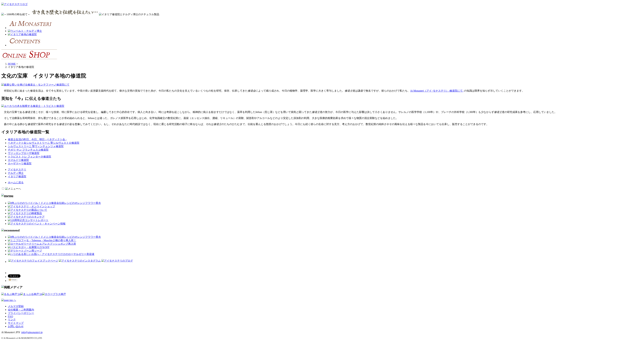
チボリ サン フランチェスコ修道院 (28, 149)
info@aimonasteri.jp (32, 332)
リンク (12, 319)
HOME (12, 63)
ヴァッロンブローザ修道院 (23, 153)
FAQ (10, 316)
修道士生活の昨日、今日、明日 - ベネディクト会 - (37, 139)
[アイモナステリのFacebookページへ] (33, 260)
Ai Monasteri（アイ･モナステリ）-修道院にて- (436, 90)
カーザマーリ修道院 (19, 163)
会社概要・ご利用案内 (21, 309)
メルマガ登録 (16, 306)
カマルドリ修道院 (18, 160)
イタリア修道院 (17, 176)
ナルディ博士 (16, 173)
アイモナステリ (17, 169)
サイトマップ (16, 323)
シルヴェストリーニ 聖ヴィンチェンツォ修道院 (36, 146)
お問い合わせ (16, 326)
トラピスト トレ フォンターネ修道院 (29, 156)
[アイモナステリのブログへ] (117, 260)
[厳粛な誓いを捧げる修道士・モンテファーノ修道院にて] (35, 84)
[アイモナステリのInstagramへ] (80, 260)
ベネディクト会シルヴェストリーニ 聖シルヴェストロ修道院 (43, 142)
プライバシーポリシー (21, 313)
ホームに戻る (16, 182)
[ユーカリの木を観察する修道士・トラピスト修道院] (32, 106)
